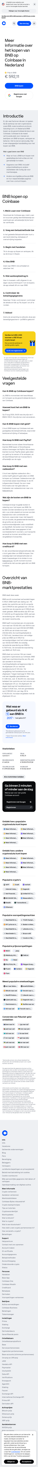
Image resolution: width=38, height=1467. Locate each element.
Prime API (6, 1400)
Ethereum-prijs (8, 1414)
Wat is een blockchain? (11, 1224)
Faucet (5, 1391)
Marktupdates (7, 1215)
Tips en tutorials (8, 1208)
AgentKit (5, 1384)
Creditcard (6, 1288)
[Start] (4, 23)
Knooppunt (6, 1381)
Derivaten (6, 1294)
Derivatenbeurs (8, 1331)
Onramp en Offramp (10, 1358)
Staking (5, 1325)
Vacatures (6, 1146)
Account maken (8, 1248)
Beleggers (6, 1163)
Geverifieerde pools (10, 1334)
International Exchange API (13, 1397)
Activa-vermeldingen (10, 1304)
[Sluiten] (32, 1434)
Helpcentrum (7, 1241)
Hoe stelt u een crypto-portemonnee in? (18, 1228)
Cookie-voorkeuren (10, 1176)
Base (4, 1345)
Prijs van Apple (8, 1431)
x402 (4, 1361)
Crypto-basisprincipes (11, 1205)
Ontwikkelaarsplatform (11, 1341)
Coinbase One (7, 1281)
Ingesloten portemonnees (12, 1351)
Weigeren (11, 1462)
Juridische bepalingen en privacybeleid (18, 1169)
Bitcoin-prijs (7, 1411)
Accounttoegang (8, 1261)
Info (3, 1143)
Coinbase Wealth (9, 1284)
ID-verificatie (7, 1251)
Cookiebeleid (15, 1452)
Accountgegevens (9, 1254)
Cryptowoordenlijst (10, 1211)
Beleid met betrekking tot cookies (16, 1172)
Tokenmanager (8, 1314)
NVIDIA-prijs (7, 1427)
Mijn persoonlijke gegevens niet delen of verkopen (18, 1180)
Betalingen (6, 1311)
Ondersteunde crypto (10, 1264)
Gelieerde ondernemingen (12, 1149)
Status (4, 1268)
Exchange (6, 1328)
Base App (6, 1278)
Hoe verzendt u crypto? (11, 1231)
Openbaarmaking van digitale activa (16, 1185)
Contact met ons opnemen (12, 1245)
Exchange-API (7, 1394)
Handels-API (7, 1364)
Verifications (7, 1377)
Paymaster (6, 1368)
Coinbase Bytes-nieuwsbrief (13, 1202)
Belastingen (7, 1234)
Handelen (6, 1274)
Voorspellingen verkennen (13, 1297)
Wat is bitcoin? (8, 1218)
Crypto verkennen (9, 1192)
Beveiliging (6, 1159)
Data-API (5, 1374)
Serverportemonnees (10, 1348)
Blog (4, 1153)
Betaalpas (6, 1291)
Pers (4, 1156)
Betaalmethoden (9, 1258)
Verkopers (6, 1166)
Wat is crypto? (8, 1221)
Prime (4, 1321)
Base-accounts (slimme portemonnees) (18, 1354)
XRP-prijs (6, 1420)
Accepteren (26, 1462)
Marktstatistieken (9, 1198)
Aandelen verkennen (10, 1195)
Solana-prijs (7, 1417)
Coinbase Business (9, 1308)
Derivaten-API (7, 1404)
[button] (34, 23)
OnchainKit (6, 1371)
